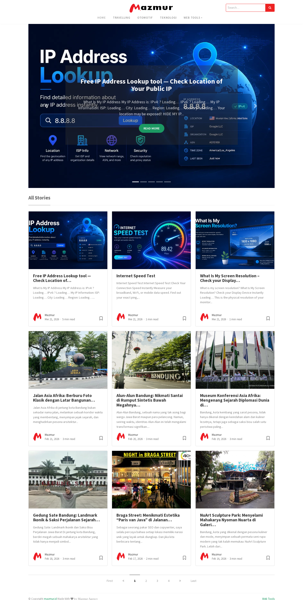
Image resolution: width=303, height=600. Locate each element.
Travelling (121, 17)
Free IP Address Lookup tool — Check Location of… (62, 278)
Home (101, 17)
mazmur (50, 315)
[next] (180, 581)
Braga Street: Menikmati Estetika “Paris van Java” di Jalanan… (148, 517)
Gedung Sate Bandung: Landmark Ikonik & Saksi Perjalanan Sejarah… (66, 517)
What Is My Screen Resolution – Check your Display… (230, 278)
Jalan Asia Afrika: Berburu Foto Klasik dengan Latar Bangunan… (64, 398)
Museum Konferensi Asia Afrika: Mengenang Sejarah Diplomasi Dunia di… (234, 400)
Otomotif (145, 17)
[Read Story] (101, 320)
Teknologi (168, 17)
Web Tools (192, 17)
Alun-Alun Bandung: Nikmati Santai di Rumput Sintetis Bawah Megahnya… (149, 400)
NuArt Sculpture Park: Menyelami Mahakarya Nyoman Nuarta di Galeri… (231, 519)
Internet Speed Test (135, 275)
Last (193, 581)
